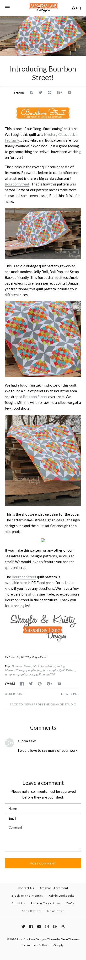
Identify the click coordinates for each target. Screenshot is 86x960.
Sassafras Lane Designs (31, 939)
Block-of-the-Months (27, 895)
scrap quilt (19, 674)
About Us (18, 903)
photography (49, 670)
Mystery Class (13, 670)
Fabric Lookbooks (61, 895)
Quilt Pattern (67, 670)
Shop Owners (32, 911)
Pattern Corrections (46, 903)
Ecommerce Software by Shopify (43, 945)
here (23, 582)
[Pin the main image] (49, 92)
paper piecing (31, 670)
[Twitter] (23, 926)
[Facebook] (31, 926)
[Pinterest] (55, 926)
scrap (8, 674)
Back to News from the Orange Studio (43, 704)
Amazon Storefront (54, 888)
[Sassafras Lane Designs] (43, 8)
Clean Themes (69, 939)
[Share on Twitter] (40, 92)
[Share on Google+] (59, 92)
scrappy (32, 674)
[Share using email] (69, 92)
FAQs (70, 903)
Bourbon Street (17, 184)
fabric (36, 666)
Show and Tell (46, 674)
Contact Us (26, 888)
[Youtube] (39, 926)
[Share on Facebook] (31, 92)
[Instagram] (47, 926)
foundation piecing (52, 666)
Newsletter (55, 911)
